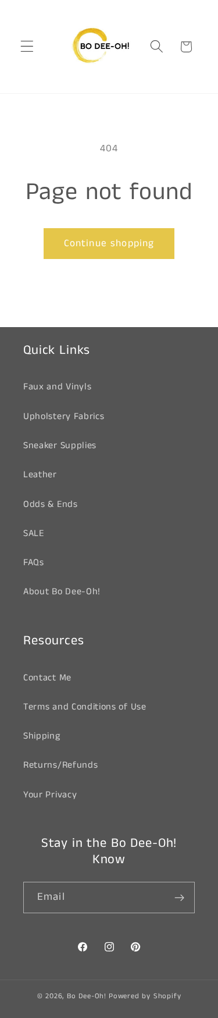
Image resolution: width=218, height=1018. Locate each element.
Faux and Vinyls (57, 386)
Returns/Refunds (60, 765)
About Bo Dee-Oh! (62, 591)
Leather (40, 474)
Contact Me (47, 677)
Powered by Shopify (145, 996)
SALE (33, 533)
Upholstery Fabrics (63, 416)
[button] (27, 47)
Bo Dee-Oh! (86, 996)
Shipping (41, 736)
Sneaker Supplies (60, 445)
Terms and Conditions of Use (84, 707)
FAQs (33, 562)
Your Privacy (50, 794)
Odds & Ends (50, 504)
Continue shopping (109, 243)
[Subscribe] (179, 897)
